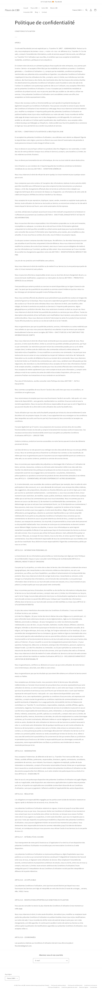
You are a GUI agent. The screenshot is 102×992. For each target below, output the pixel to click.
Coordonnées (93, 987)
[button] (34, 8)
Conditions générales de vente (69, 987)
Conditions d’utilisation (90, 985)
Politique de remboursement (58, 985)
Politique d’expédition (54, 987)
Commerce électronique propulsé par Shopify (37, 985)
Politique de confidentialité (75, 985)
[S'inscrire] (66, 960)
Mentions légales (83, 987)
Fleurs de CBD (22, 985)
